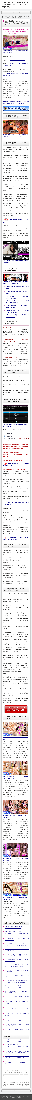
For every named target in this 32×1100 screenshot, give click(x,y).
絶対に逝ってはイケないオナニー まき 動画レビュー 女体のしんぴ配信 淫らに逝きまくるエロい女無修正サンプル (17, 1062)
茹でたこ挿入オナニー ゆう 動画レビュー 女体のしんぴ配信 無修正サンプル (23, 1084)
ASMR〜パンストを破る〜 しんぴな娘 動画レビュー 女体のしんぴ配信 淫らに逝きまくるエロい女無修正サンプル (17, 933)
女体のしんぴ (14, 1072)
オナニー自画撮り (11, 1070)
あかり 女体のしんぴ (14, 1078)
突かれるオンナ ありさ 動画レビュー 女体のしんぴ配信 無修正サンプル (9, 1084)
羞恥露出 (21, 1073)
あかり (5, 1070)
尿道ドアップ (20, 1072)
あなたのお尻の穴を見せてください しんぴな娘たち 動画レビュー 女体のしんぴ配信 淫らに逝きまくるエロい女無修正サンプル (16, 1008)
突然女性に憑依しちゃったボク (12, 1073)
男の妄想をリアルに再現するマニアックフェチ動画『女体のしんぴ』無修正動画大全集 (15, 5)
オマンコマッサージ (19, 1070)
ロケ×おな (8, 1072)
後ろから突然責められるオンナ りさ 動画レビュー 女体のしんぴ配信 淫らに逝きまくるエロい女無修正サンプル (17, 1046)
